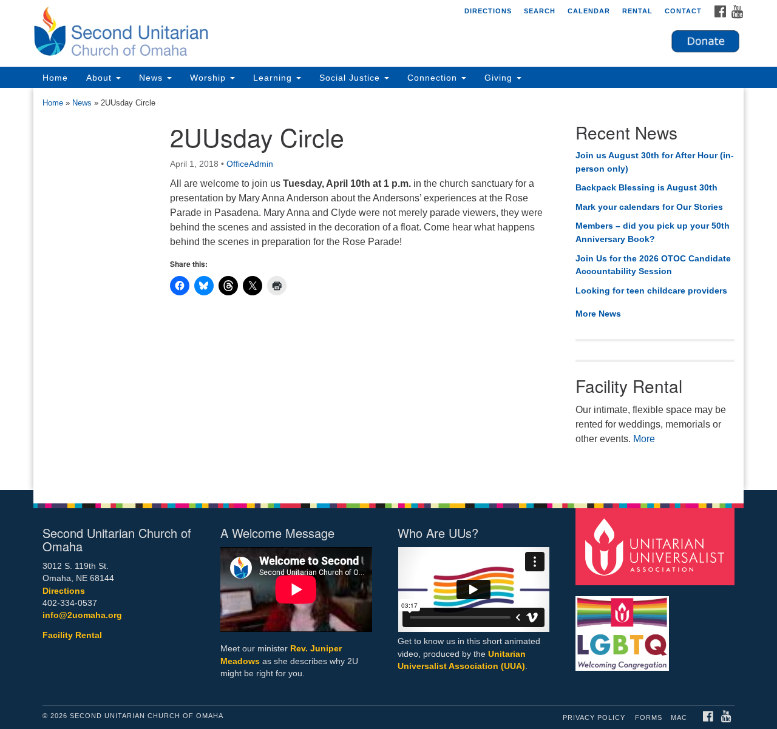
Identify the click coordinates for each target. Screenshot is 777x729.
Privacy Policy (594, 717)
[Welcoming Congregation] (624, 627)
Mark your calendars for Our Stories (649, 207)
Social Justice (351, 77)
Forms (648, 717)
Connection (433, 77)
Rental (637, 11)
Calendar (589, 11)
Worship (209, 77)
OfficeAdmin (249, 164)
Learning (274, 77)
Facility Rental (72, 635)
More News (598, 313)
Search (539, 11)
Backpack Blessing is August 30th (646, 187)
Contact (683, 11)
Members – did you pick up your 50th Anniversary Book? (652, 232)
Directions (488, 11)
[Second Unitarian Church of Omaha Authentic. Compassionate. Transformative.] (240, 33)
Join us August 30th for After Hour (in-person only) (654, 161)
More (644, 439)
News (152, 77)
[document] (388, 289)
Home (55, 77)
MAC (679, 717)
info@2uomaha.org (82, 615)
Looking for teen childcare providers (651, 290)
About (100, 77)
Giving (499, 77)
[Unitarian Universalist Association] (656, 546)
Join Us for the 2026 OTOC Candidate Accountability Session (653, 265)
